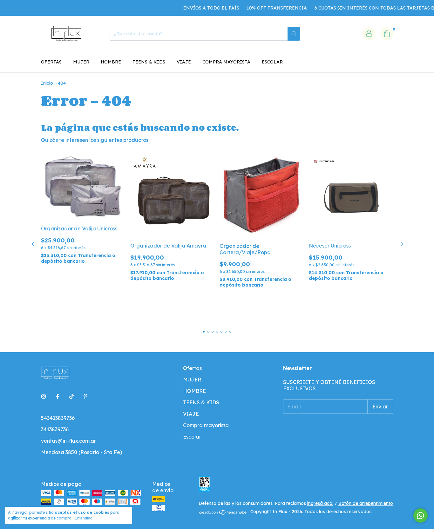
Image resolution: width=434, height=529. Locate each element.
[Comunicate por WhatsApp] (420, 515)
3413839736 (55, 429)
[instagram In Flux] (43, 396)
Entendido (83, 518)
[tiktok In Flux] (71, 396)
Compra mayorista (226, 62)
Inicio (47, 83)
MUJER (81, 62)
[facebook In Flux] (57, 396)
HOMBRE (111, 62)
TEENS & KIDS (148, 62)
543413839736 (58, 418)
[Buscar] (294, 34)
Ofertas (51, 62)
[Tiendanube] (223, 513)
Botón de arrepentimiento (365, 503)
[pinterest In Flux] (85, 396)
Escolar (272, 62)
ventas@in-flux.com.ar (68, 441)
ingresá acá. (320, 503)
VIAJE (184, 62)
